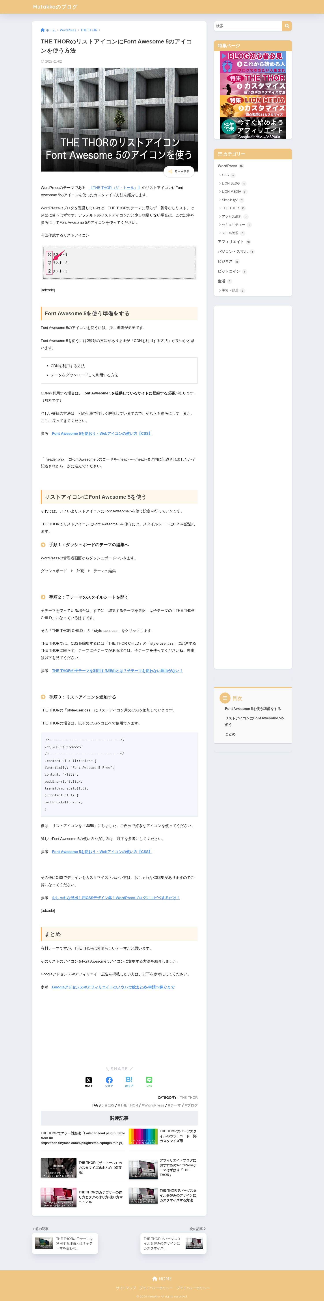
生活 (224, 281)
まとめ (230, 734)
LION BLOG (233, 183)
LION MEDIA (234, 191)
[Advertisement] (119, 1027)
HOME (164, 1278)
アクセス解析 (234, 216)
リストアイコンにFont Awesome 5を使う (255, 721)
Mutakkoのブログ (55, 7)
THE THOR (189, 1097)
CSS (111, 1105)
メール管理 (233, 233)
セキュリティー (236, 224)
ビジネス (228, 261)
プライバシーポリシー (156, 1288)
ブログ (192, 1105)
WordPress (154, 1105)
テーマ (175, 1105)
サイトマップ (126, 1288)
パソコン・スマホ (235, 252)
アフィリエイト (234, 242)
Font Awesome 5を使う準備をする (253, 709)
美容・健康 (233, 290)
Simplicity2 (232, 200)
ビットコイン (232, 271)
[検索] (287, 26)
